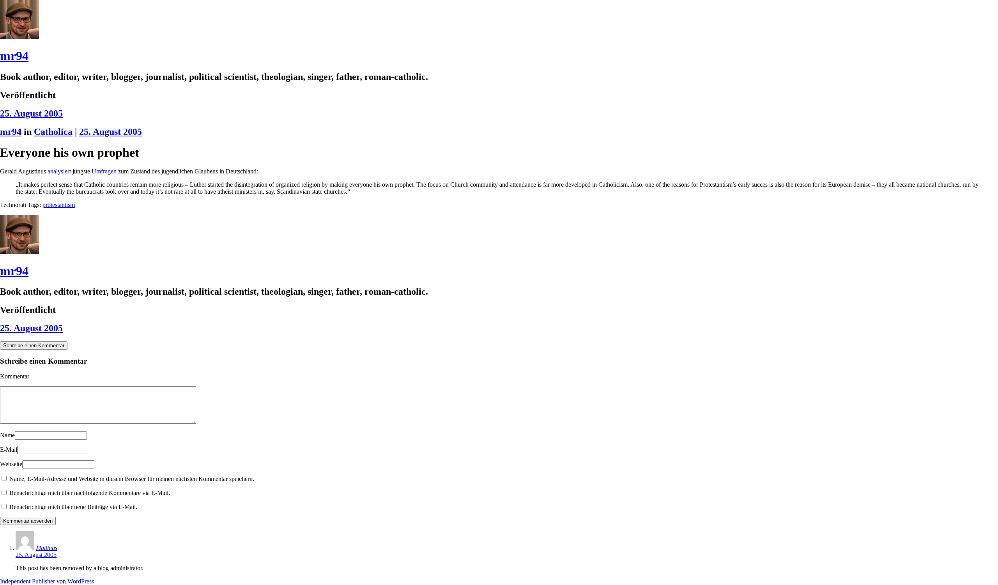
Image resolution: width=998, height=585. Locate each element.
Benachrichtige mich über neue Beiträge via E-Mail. (73, 507)
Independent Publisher (27, 581)
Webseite (11, 464)
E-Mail (8, 449)
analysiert (59, 171)
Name (7, 435)
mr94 (14, 56)
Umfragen (104, 171)
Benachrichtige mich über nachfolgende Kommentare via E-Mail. (89, 493)
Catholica (53, 132)
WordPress (80, 581)
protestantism (58, 204)
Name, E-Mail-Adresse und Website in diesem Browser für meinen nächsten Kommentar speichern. (131, 478)
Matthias (46, 547)
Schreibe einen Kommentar (33, 345)
